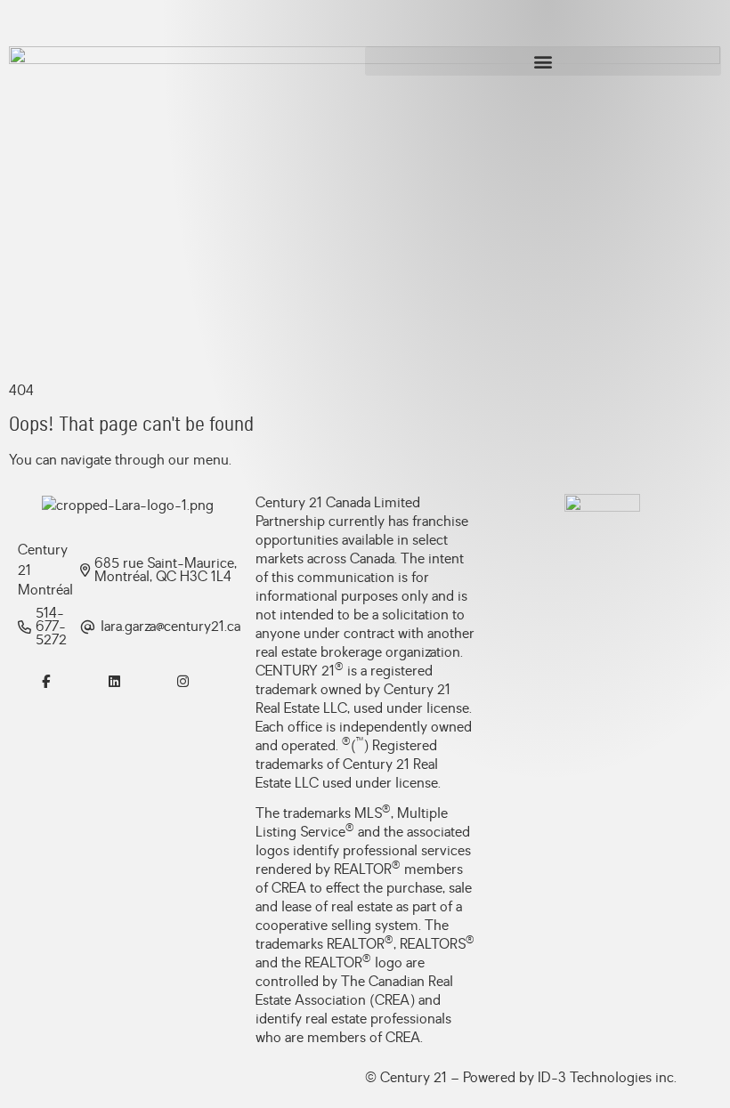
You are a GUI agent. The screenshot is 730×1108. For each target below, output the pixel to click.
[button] (543, 61)
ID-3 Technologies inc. (607, 1078)
